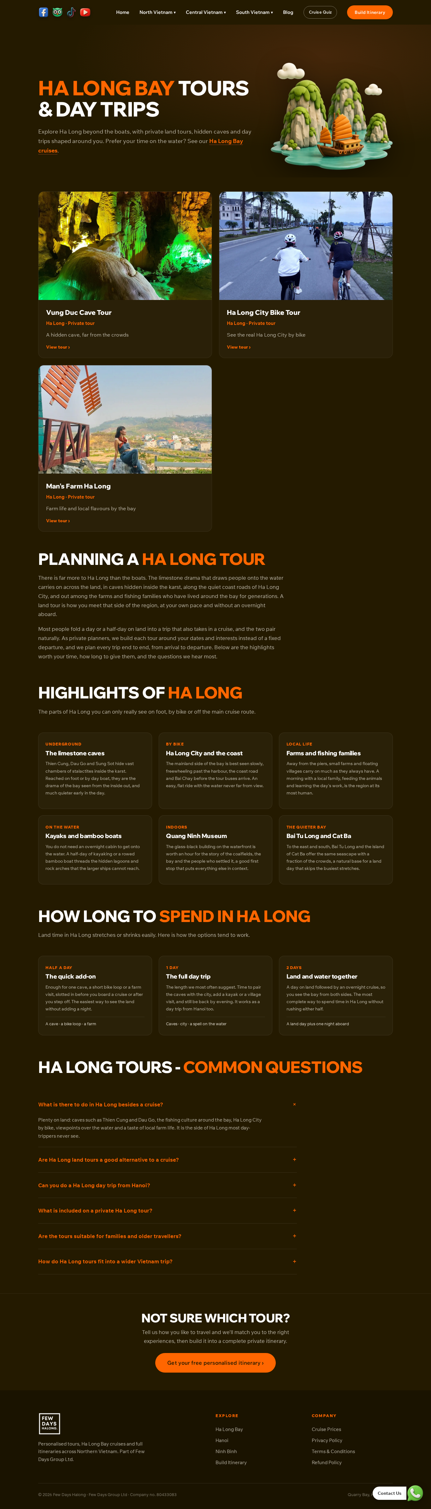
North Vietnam (157, 12)
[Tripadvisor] (57, 12)
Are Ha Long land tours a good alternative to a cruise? (108, 1159)
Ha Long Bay (229, 1429)
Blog (288, 12)
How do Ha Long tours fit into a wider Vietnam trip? (105, 1261)
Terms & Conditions (333, 1451)
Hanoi (222, 1440)
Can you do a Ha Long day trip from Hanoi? (94, 1185)
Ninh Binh (226, 1451)
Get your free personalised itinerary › (215, 1362)
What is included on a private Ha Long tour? (95, 1210)
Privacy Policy (327, 1440)
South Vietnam (254, 12)
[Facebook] (43, 12)
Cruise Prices (326, 1429)
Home (122, 12)
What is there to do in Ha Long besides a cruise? (100, 1104)
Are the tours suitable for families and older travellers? (109, 1236)
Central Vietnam (206, 12)
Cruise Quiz (320, 12)
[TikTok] (71, 12)
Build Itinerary (370, 12)
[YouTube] (85, 12)
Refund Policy (327, 1462)
